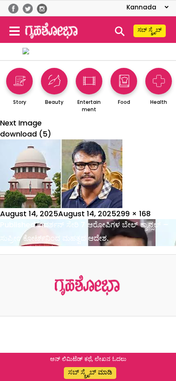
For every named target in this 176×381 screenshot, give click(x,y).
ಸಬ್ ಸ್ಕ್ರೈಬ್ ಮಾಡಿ (90, 372)
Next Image (21, 123)
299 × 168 (133, 213)
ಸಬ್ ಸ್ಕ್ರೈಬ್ (150, 30)
